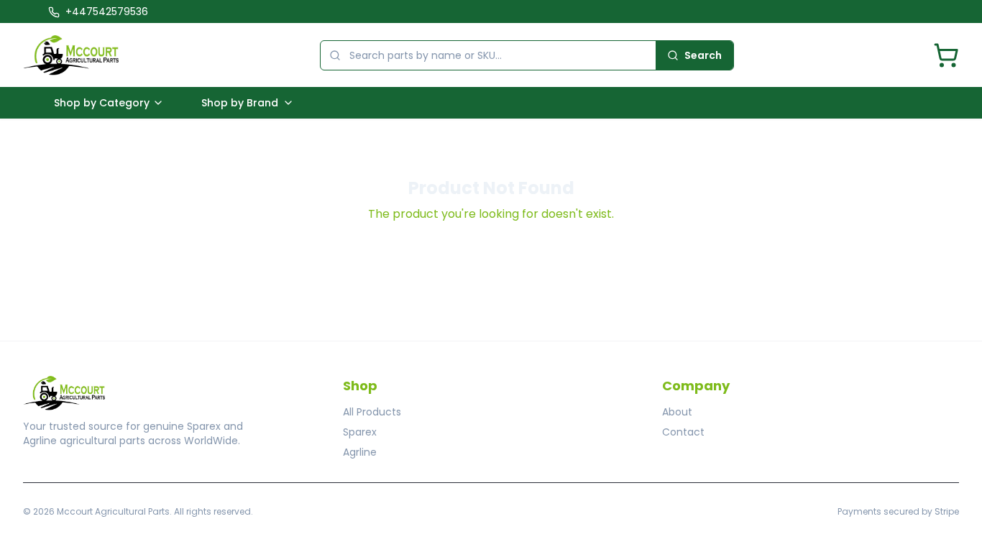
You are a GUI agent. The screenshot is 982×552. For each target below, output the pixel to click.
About (677, 412)
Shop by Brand (239, 103)
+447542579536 (106, 11)
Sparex (360, 432)
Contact (683, 432)
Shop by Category (102, 103)
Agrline (360, 452)
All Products (372, 412)
